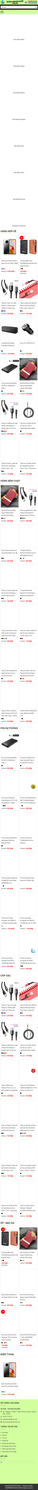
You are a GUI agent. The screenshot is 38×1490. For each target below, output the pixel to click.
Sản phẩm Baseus (19, 93)
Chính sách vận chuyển (9, 1451)
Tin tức (4, 1438)
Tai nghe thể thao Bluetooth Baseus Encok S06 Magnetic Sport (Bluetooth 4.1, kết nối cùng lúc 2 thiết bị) (28, 555)
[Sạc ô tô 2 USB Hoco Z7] (28, 329)
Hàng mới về (8, 231)
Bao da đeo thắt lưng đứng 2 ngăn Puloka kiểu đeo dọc (28, 1297)
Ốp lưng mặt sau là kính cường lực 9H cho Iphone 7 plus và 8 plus (9, 1337)
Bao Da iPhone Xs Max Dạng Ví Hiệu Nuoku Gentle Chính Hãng (27, 385)
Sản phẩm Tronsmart (19, 226)
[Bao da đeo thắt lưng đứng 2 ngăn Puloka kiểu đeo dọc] (28, 1280)
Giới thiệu (5, 1432)
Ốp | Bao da (7, 1223)
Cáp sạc (6, 975)
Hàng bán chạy (10, 480)
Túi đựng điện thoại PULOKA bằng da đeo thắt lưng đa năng (28, 263)
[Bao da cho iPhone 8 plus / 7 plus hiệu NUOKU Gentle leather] (28, 1320)
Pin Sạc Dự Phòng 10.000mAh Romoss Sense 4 (26, 840)
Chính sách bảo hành (8, 1449)
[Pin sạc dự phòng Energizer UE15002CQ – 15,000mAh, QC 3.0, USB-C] (28, 904)
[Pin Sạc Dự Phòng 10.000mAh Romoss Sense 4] (28, 824)
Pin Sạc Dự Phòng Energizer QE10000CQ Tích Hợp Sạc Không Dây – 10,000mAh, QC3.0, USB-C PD (9, 923)
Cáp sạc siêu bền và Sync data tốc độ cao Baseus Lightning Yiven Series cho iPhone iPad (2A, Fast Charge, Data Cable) (9, 635)
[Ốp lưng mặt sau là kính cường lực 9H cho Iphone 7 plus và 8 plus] (9, 1320)
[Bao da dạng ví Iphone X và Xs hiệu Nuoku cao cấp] (9, 536)
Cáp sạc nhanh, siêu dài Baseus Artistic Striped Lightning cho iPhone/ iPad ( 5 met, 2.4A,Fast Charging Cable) (27, 676)
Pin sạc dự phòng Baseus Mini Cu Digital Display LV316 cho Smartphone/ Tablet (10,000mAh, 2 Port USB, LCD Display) (28, 803)
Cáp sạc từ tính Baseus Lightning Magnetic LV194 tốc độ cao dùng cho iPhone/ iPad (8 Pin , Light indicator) (28, 1090)
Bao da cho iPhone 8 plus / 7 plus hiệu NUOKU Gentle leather (28, 1337)
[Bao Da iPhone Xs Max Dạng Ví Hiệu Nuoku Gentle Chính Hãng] (28, 369)
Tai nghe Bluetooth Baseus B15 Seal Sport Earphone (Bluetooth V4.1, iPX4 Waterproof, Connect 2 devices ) (27, 595)
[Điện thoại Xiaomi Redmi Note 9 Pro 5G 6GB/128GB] (9, 247)
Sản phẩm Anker (19, 39)
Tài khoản (5, 1441)
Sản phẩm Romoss (19, 199)
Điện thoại (7, 1354)
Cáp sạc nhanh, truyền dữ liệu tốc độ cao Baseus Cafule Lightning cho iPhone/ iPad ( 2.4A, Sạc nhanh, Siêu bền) (9, 595)
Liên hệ (4, 1435)
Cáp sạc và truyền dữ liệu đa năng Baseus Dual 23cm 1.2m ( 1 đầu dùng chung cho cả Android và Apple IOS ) (28, 468)
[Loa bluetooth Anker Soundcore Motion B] (9, 329)
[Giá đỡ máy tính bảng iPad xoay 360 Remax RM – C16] (28, 696)
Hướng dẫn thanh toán (9, 1446)
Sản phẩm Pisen (19, 172)
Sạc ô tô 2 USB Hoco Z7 (27, 343)
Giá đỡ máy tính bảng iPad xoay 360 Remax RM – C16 (28, 713)
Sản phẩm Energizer (19, 119)
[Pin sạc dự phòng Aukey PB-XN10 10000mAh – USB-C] (9, 369)
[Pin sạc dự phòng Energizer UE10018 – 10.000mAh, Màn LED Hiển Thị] (9, 944)
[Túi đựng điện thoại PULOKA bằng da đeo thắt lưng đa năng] (28, 247)
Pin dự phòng (9, 728)
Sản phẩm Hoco (19, 146)
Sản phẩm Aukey (19, 66)
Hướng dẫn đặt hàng (8, 1443)
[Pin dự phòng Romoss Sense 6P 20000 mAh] (28, 864)
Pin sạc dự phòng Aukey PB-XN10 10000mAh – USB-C (9, 385)
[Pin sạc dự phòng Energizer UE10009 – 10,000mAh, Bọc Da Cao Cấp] (28, 944)
